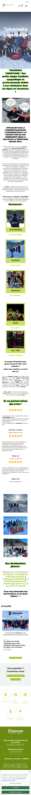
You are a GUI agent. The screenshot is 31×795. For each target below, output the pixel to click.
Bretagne (18, 765)
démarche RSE (17, 393)
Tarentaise (25, 767)
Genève (14, 766)
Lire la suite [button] (7, 649)
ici (23, 379)
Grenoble (19, 766)
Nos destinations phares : (15, 565)
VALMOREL (19, 577)
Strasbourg (18, 767)
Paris (13, 767)
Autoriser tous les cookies (15, 792)
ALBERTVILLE (20, 584)
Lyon (9, 767)
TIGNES (5, 579)
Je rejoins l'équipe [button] (15, 751)
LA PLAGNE (18, 572)
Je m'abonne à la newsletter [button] (15, 744)
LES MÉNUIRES (18, 579)
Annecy (13, 763)
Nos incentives (15, 265)
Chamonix (24, 765)
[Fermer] (29, 772)
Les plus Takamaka (15, 355)
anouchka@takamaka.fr (17, 675)
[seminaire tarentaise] (15, 314)
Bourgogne (12, 765)
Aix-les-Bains (7, 763)
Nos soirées (15, 328)
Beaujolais (19, 763)
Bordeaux (5, 765)
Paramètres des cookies (15, 783)
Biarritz (24, 763)
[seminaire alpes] (15, 110)
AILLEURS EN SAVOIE (16, 586)
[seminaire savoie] (15, 221)
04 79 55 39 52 (16, 679)
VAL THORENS (16, 574)
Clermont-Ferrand (6, 766)
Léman (5, 767)
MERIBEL (7, 572)
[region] (15, 782)
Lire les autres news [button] (15, 657)
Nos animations (15, 295)
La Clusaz (25, 766)
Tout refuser (15, 787)
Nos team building (15, 234)
